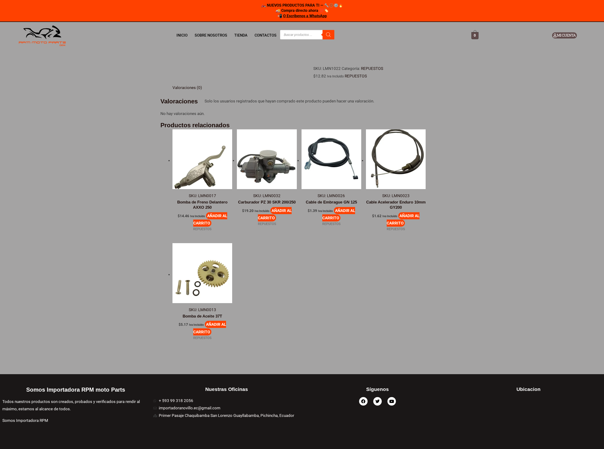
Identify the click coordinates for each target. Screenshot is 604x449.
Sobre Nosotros (211, 35)
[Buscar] (328, 34)
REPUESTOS (372, 68)
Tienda (240, 35)
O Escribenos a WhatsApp (305, 16)
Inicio (182, 35)
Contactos (266, 35)
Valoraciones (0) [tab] (187, 87)
